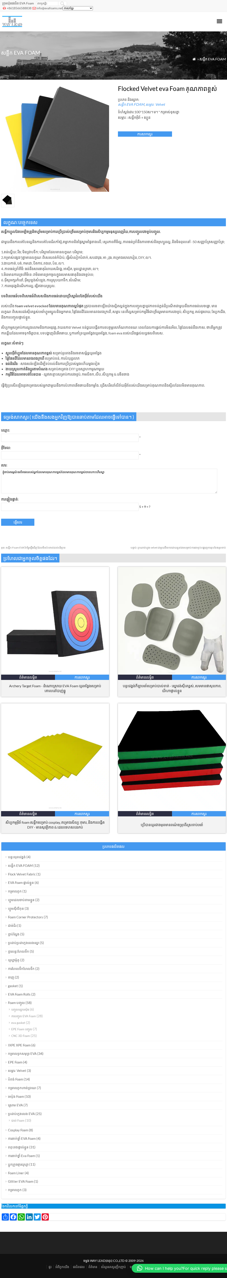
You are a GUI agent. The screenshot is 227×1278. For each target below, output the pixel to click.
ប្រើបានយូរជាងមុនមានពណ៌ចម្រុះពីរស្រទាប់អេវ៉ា (172, 825)
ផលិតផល (79, 1267)
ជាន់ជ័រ (12, 925)
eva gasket (18, 1023)
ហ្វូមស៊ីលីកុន (16, 908)
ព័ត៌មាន (92, 1267)
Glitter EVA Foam (20, 1181)
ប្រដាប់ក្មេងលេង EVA (21, 1114)
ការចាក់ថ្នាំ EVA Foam (22, 1138)
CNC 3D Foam (20, 1036)
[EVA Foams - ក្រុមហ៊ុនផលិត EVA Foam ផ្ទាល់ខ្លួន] (12, 25)
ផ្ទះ (50, 1267)
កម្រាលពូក (15, 891)
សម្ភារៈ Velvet (155, 104)
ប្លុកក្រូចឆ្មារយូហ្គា (18, 1164)
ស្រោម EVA (15, 1105)
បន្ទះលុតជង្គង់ (17, 857)
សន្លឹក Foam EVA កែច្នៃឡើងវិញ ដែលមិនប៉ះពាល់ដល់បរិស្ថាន (33, 547)
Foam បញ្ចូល (16, 1003)
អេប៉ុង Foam (16, 1096)
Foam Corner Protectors (25, 917)
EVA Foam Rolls (19, 994)
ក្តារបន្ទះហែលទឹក (18, 951)
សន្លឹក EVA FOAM (213, 59)
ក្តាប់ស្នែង (14, 934)
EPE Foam (15, 1062)
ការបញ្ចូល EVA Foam (23, 1016)
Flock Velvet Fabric (22, 874)
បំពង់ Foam (15, 1079)
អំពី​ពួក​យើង (62, 1267)
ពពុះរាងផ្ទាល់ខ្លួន (18, 1147)
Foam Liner (16, 1173)
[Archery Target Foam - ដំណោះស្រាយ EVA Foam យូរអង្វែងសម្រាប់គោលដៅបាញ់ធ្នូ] (55, 673)
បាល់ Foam (17, 1120)
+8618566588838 (19, 8)
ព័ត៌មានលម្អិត (28, 677)
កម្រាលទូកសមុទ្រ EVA (22, 1053)
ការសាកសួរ (145, 134)
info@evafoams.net (49, 8)
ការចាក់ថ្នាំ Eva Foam (21, 1156)
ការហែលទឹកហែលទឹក (21, 969)
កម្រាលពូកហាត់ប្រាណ (22, 1088)
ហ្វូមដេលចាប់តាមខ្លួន (21, 900)
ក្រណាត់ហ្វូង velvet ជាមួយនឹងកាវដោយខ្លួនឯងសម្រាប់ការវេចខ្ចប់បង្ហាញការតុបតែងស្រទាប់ (178, 547)
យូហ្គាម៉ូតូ (14, 960)
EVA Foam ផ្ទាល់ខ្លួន (21, 883)
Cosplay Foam (18, 1130)
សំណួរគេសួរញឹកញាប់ (113, 1267)
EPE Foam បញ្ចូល (21, 1029)
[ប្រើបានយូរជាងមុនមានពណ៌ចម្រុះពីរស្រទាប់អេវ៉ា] (172, 810)
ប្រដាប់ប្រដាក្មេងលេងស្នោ (23, 943)
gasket (13, 986)
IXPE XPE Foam (19, 1045)
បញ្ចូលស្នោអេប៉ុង (20, 1009)
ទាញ (11, 977)
